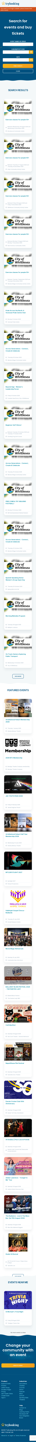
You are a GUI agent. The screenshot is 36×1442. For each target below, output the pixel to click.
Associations (23, 1383)
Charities (22, 1385)
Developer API (23, 1414)
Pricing (3, 1391)
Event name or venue (18, 41)
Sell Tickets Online (7, 1393)
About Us (4, 1435)
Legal (11, 1435)
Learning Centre (24, 1412)
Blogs (21, 1410)
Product (3, 1385)
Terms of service (20, 1435)
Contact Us (22, 1408)
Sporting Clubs (23, 1397)
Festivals (22, 1391)
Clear (18, 71)
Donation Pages (6, 1389)
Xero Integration (24, 1416)
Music (21, 1393)
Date (18, 57)
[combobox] (18, 52)
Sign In (3, 1397)
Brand (21, 1418)
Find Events (18, 66)
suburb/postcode (18, 49)
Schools (21, 1395)
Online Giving (5, 1387)
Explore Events (6, 1383)
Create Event (18, 1365)
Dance (21, 1389)
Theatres (22, 1399)
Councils (22, 1387)
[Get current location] (31, 52)
